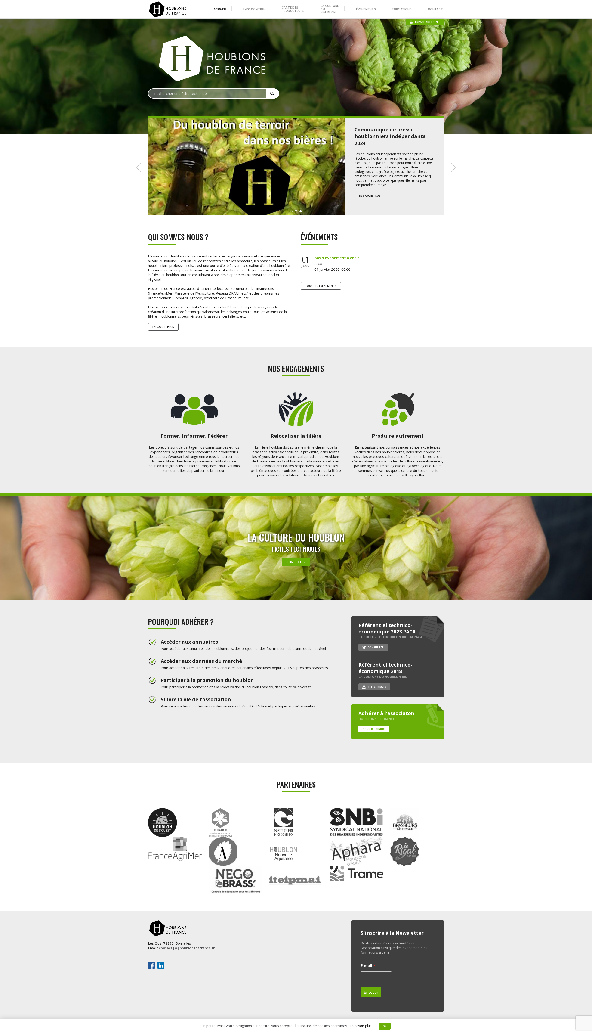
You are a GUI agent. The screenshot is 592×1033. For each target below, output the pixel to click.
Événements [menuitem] (366, 9)
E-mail (368, 966)
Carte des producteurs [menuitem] (293, 9)
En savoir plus (370, 193)
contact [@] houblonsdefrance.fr (187, 948)
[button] (272, 93)
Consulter (296, 562)
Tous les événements (321, 286)
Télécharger (377, 687)
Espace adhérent (427, 22)
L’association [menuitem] (254, 9)
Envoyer (371, 992)
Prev (138, 167)
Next (454, 167)
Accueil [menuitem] (220, 9)
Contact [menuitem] (435, 9)
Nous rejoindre (374, 729)
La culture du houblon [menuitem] (330, 9)
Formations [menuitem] (402, 9)
